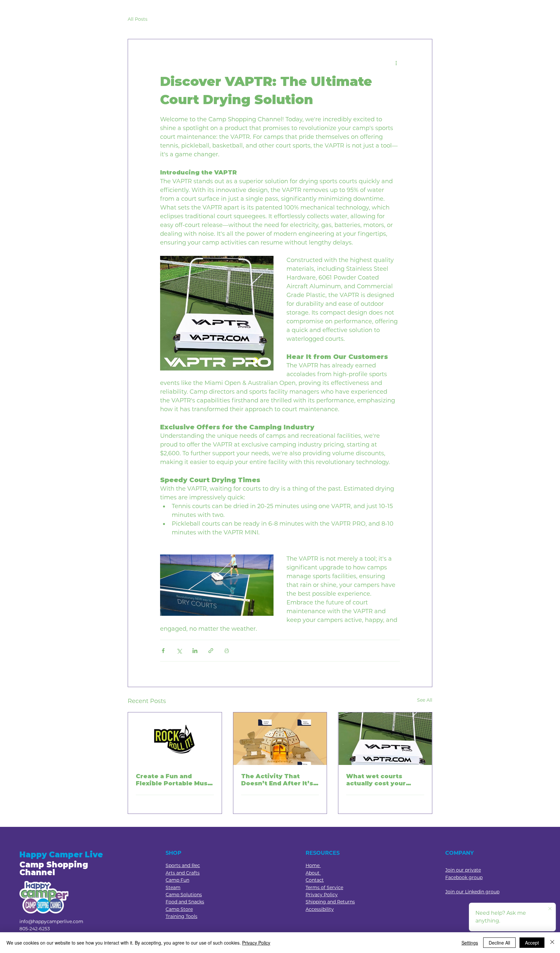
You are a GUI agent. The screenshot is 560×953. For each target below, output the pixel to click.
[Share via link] (211, 651)
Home (313, 865)
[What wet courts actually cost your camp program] (385, 738)
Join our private (463, 870)
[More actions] (396, 62)
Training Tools (181, 916)
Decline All (499, 942)
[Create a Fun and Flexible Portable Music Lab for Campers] (175, 738)
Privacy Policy (256, 942)
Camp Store (179, 909)
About (313, 873)
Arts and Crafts (183, 873)
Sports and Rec (183, 865)
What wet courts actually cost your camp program (376, 780)
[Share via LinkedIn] (195, 651)
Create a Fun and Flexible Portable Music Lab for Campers (175, 780)
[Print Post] (227, 651)
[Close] (552, 942)
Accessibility (320, 909)
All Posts (137, 19)
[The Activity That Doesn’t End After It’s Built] (280, 738)
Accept (532, 942)
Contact (315, 880)
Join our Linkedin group (472, 892)
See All (424, 700)
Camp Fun (177, 880)
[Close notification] (550, 909)
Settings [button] (469, 942)
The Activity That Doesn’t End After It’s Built (277, 780)
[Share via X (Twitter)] (179, 651)
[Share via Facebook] (163, 651)
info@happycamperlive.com (51, 921)
